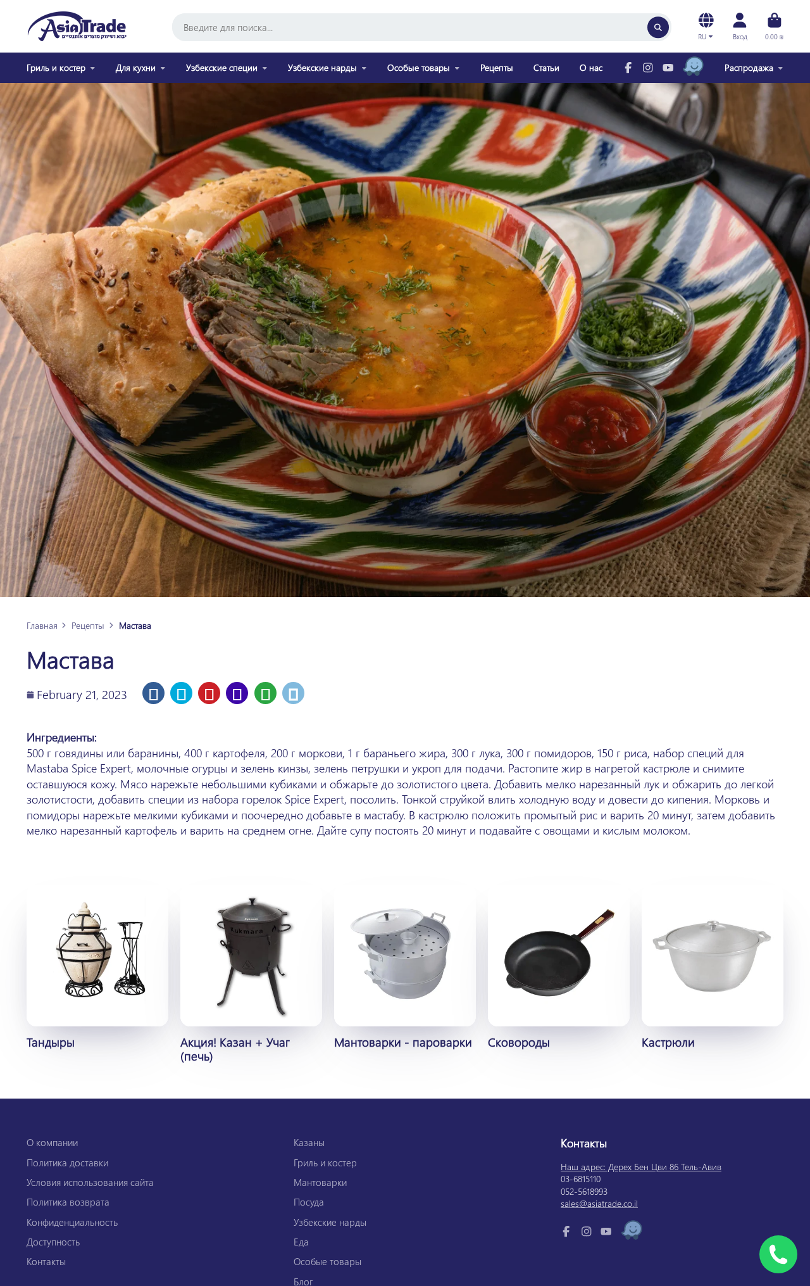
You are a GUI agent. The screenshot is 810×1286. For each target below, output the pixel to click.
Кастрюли (712, 967)
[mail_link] (293, 693)
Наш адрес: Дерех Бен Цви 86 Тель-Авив (641, 1167)
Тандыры (97, 967)
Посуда (309, 1201)
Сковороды (559, 967)
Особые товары (418, 67)
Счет (739, 26)
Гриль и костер (56, 67)
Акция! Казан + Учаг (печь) (251, 974)
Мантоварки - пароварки (405, 967)
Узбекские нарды (322, 67)
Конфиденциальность (72, 1222)
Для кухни (136, 67)
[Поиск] (658, 27)
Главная (42, 625)
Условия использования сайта (90, 1182)
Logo (77, 26)
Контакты (46, 1261)
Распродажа (749, 67)
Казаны (309, 1142)
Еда (301, 1241)
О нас (591, 67)
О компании (52, 1142)
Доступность (53, 1241)
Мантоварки (320, 1182)
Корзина (774, 26)
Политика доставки (67, 1162)
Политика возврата (68, 1201)
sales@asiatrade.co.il (599, 1203)
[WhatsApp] (265, 693)
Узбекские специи (222, 67)
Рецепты (496, 67)
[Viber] (237, 693)
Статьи (546, 67)
